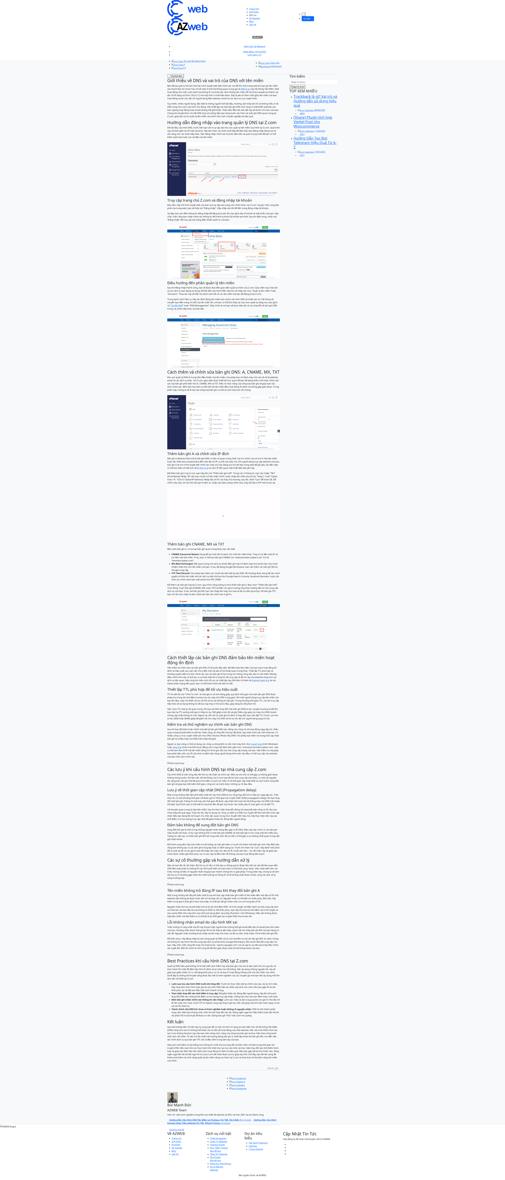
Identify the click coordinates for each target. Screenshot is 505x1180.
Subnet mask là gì (260, 680)
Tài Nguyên (254, 18)
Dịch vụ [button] (252, 15)
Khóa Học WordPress (220, 1163)
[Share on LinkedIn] (237, 1085)
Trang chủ (254, 8)
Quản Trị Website (218, 1141)
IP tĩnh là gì (202, 467)
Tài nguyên (176, 1147)
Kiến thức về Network (254, 46)
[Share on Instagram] (238, 1088)
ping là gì (177, 747)
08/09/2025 (319, 110)
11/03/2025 (319, 131)
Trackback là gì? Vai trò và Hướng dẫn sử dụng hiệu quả (315, 101)
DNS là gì (245, 89)
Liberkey (253, 1146)
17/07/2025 (319, 151)
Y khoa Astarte (256, 1149)
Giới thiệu (254, 12)
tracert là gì (256, 744)
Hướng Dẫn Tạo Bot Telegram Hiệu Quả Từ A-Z (315, 142)
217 (184, 68)
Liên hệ (252, 24)
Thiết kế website (218, 1138)
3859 (302, 113)
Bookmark (276, 66)
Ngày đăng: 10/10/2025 (254, 51)
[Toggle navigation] (303, 14)
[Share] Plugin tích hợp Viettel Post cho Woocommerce (313, 122)
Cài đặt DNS (177, 305)
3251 (302, 134)
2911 (302, 155)
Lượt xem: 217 (255, 54)
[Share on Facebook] (237, 1078)
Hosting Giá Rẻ (217, 1144)
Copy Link (274, 62)
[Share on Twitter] (237, 1081)
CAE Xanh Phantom (258, 1142)
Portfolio (175, 1144)
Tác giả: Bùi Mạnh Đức (194, 61)
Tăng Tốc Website (218, 1154)
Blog (251, 21)
